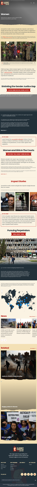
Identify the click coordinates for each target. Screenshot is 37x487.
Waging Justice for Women (7, 37)
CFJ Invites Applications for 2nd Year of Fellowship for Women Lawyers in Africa (24, 331)
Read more (3, 130)
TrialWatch (4, 36)
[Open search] (31, 2)
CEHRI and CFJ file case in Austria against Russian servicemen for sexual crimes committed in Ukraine (7, 333)
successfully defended (17, 139)
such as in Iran (8, 72)
